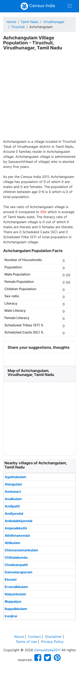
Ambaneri (13, 491)
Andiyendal (14, 513)
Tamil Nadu (30, 22)
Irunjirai (11, 616)
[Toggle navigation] (70, 6)
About (19, 636)
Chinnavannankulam (21, 550)
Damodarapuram (18, 572)
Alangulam (13, 484)
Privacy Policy (52, 642)
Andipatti (12, 506)
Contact (34, 636)
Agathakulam (15, 477)
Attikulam (12, 543)
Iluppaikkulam (16, 609)
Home (11, 22)
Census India (41, 5)
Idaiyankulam (15, 594)
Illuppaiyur (13, 601)
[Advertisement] (39, 97)
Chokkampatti (16, 565)
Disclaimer (53, 636)
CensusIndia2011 (47, 650)
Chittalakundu (16, 557)
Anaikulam (13, 499)
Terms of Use (26, 642)
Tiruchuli (18, 27)
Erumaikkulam (16, 587)
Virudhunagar (53, 22)
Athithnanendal (17, 535)
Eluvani (10, 579)
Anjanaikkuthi (16, 528)
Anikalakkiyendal (18, 521)
